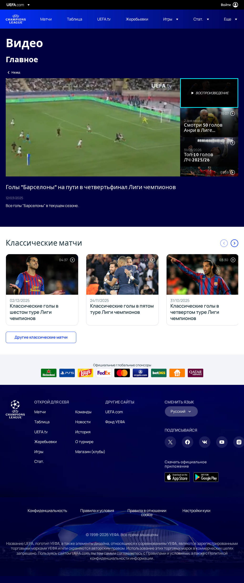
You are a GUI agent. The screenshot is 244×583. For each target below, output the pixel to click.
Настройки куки (196, 510)
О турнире (84, 441)
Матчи (40, 411)
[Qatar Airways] (195, 373)
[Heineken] (48, 373)
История (83, 431)
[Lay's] (85, 373)
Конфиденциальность (47, 510)
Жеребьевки (45, 441)
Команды (83, 411)
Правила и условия (97, 510)
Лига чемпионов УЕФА (16, 19)
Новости (83, 421)
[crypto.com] (140, 373)
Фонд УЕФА (115, 421)
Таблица (42, 421)
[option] (209, 93)
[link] (46, 19)
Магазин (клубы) (90, 451)
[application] (93, 127)
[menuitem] (47, 19)
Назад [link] (15, 72)
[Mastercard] (122, 373)
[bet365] (159, 373)
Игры (38, 451)
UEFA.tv (41, 431)
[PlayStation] (67, 373)
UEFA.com (114, 411)
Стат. (39, 461)
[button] (170, 19)
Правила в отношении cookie (146, 512)
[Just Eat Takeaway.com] (177, 373)
